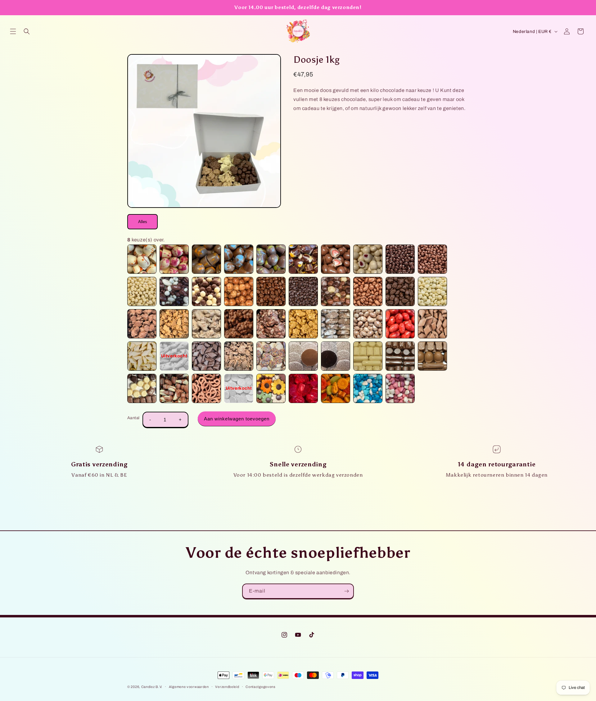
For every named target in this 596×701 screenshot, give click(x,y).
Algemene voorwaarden (189, 687)
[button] (13, 31)
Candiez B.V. (151, 687)
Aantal (133, 418)
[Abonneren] (346, 591)
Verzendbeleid (227, 687)
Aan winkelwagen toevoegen (236, 418)
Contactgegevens (261, 687)
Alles (142, 221)
